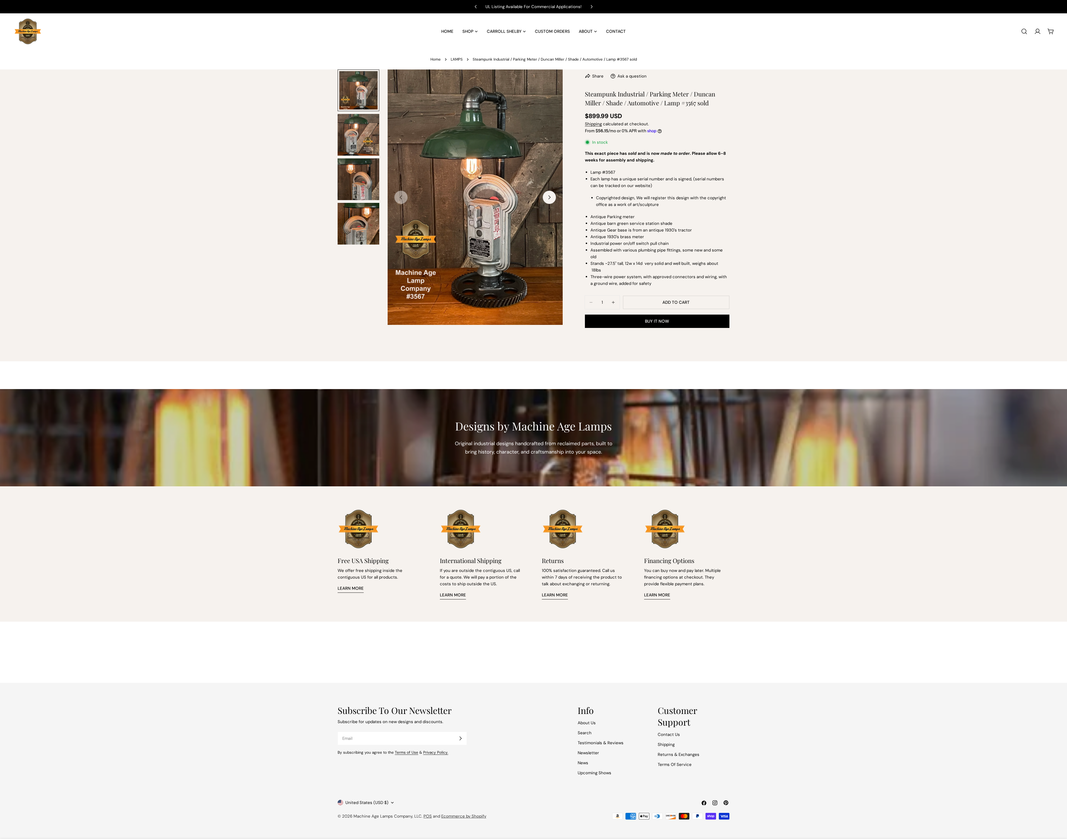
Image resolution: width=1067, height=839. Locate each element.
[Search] (1024, 31)
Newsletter (588, 753)
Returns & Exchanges (678, 754)
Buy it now (657, 321)
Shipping (593, 124)
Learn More (351, 588)
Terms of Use (406, 752)
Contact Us (669, 734)
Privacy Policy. (435, 752)
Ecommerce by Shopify (463, 816)
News (583, 763)
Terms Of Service (675, 764)
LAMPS (457, 59)
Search (585, 733)
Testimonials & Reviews (601, 743)
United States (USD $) (366, 802)
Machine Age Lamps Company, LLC (387, 816)
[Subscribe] (460, 738)
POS (427, 816)
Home (435, 59)
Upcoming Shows (594, 773)
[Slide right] (549, 197)
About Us (587, 723)
